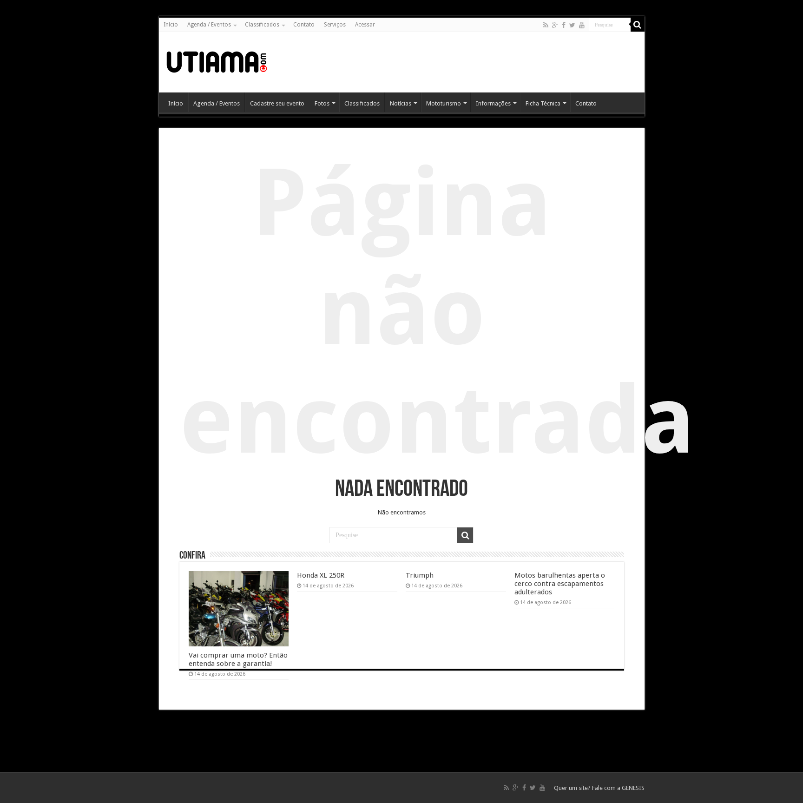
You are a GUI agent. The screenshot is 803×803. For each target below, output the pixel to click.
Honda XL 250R (320, 575)
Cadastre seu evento (277, 103)
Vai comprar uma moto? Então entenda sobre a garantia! (238, 659)
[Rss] (545, 25)
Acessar (365, 24)
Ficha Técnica (543, 103)
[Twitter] (572, 25)
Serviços (335, 24)
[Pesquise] (638, 25)
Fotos (322, 103)
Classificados (262, 24)
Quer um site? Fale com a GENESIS (599, 787)
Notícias (400, 103)
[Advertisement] (468, 62)
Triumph (420, 575)
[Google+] (555, 25)
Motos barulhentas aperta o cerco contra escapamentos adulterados (559, 583)
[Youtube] (582, 25)
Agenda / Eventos (209, 24)
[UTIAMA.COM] (217, 60)
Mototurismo (443, 103)
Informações (493, 103)
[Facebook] (563, 25)
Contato (304, 24)
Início (171, 24)
